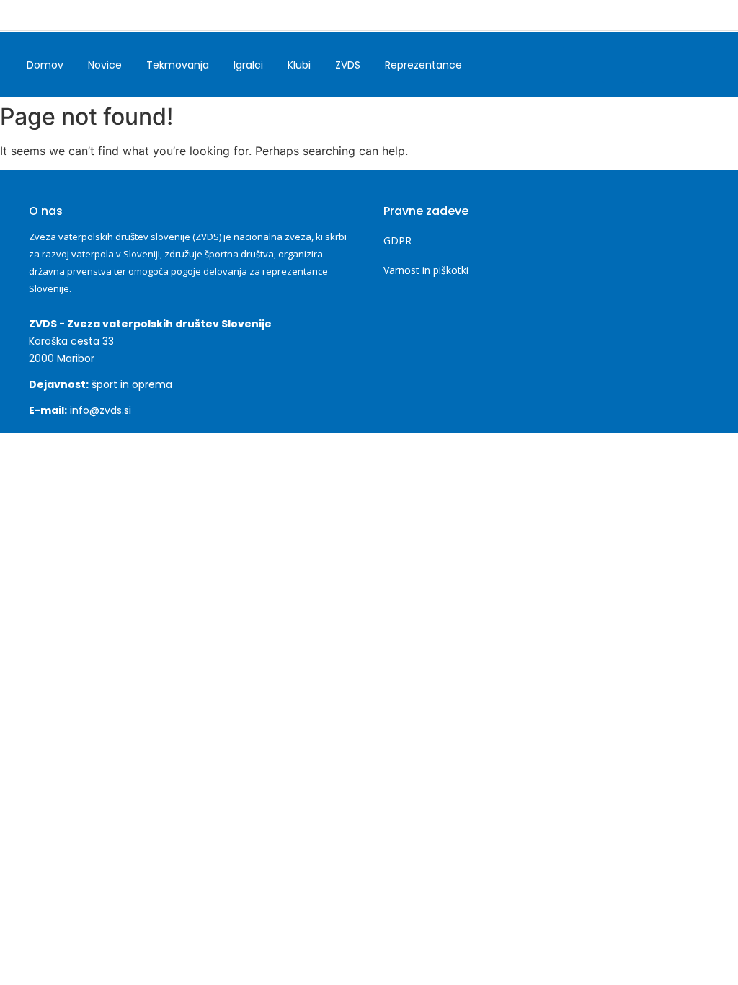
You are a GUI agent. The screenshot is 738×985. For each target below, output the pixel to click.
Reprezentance (423, 65)
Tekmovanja (177, 65)
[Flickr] (698, 65)
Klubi (299, 65)
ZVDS (347, 65)
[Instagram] (619, 65)
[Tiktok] (659, 65)
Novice (105, 65)
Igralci (248, 65)
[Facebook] (579, 65)
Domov (45, 65)
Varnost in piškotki (425, 270)
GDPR (397, 240)
